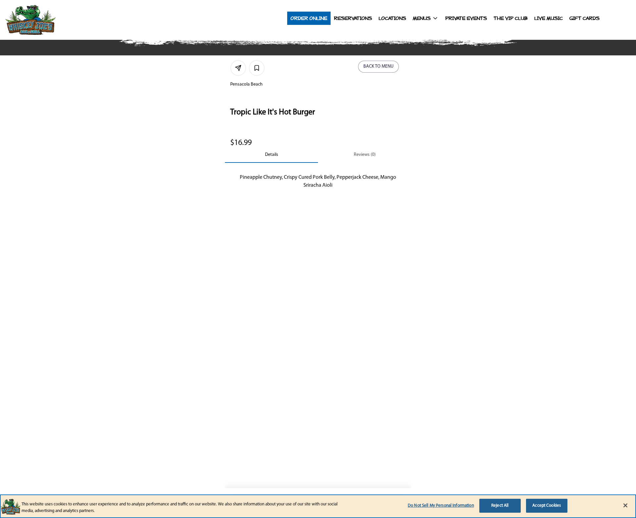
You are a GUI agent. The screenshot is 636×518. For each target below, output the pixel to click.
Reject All (499, 505)
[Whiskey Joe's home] (45, 20)
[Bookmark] (256, 68)
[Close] (625, 505)
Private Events (466, 18)
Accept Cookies (546, 505)
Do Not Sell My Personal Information (441, 505)
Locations (392, 18)
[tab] (271, 155)
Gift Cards (584, 18)
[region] (318, 506)
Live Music (548, 18)
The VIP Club (511, 18)
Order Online (309, 18)
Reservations (353, 18)
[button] (425, 18)
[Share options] (238, 68)
